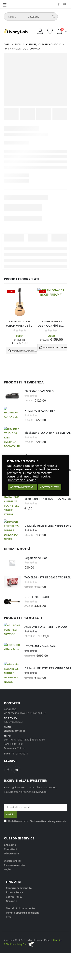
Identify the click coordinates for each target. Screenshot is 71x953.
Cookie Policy (14, 896)
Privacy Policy (14, 892)
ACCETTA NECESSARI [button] (22, 487)
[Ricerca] (53, 17)
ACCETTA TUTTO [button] (49, 487)
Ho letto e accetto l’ (37, 821)
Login (7, 869)
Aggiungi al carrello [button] (24, 350)
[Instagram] (64, 4)
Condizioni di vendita (19, 888)
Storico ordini (12, 861)
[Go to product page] (12, 396)
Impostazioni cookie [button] (22, 480)
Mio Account (11, 853)
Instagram (16, 769)
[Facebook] (58, 4)
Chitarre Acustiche (19, 321)
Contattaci (10, 849)
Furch (19, 336)
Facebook (8, 769)
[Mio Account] (40, 31)
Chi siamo (10, 845)
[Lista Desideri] (50, 31)
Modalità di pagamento (20, 908)
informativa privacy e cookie (48, 821)
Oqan (51, 336)
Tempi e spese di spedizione (22, 912)
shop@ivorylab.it (14, 730)
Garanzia (11, 901)
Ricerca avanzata (14, 865)
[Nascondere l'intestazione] (16, 31)
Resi (8, 917)
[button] (6, 5)
